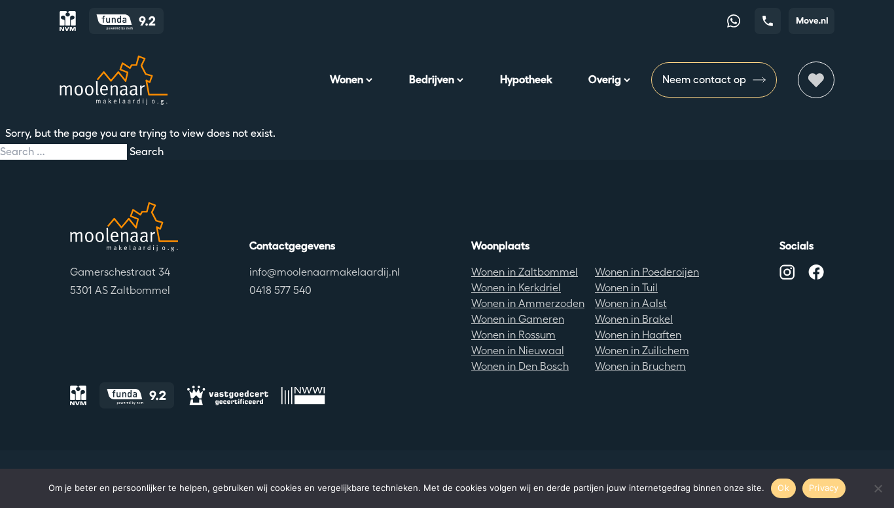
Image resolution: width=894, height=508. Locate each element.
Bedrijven (431, 79)
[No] (877, 488)
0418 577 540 (280, 290)
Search (147, 151)
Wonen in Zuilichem (642, 350)
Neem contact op (704, 79)
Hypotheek (526, 79)
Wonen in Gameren (517, 319)
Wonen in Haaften (638, 335)
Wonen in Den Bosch (520, 366)
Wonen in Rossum (513, 335)
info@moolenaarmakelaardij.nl (324, 272)
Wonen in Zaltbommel (524, 272)
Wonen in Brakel (634, 319)
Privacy (824, 487)
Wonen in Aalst (631, 303)
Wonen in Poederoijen (647, 272)
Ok (783, 487)
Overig (604, 79)
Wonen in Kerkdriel (516, 287)
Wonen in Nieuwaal (517, 350)
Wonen (346, 79)
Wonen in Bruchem (640, 366)
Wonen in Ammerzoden (527, 303)
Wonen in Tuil (626, 287)
